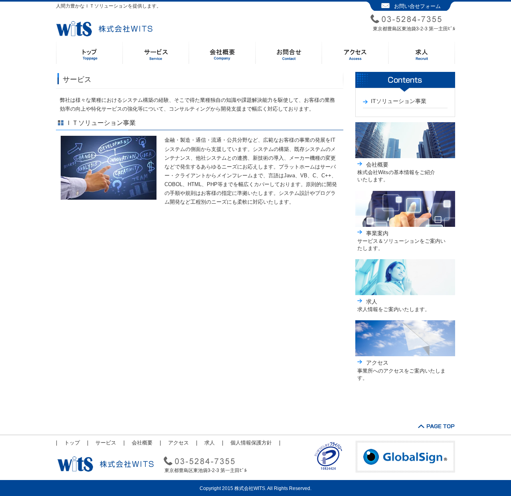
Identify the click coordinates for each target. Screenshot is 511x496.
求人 (371, 301)
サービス (105, 443)
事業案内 (377, 233)
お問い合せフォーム (417, 6)
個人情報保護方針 (251, 443)
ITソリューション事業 (398, 101)
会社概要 (377, 164)
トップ (72, 443)
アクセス (377, 362)
